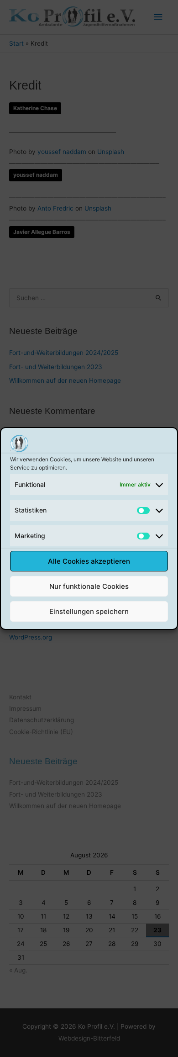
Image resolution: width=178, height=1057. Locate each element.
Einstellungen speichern (89, 611)
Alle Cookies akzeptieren (89, 561)
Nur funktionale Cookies (89, 586)
